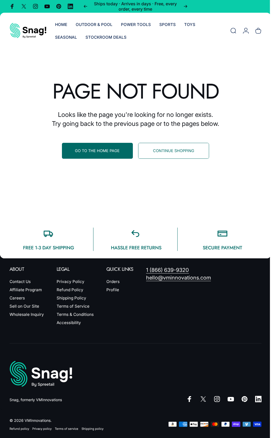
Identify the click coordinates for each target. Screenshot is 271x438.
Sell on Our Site (24, 306)
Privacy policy (42, 429)
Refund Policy (70, 289)
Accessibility (69, 322)
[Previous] (85, 6)
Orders (113, 281)
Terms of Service (73, 306)
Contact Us (20, 281)
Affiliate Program (26, 289)
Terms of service (66, 429)
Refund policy (19, 429)
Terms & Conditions (75, 314)
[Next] (185, 6)
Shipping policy (92, 429)
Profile (112, 289)
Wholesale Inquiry (27, 314)
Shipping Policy (71, 297)
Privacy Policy (70, 281)
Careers (17, 297)
